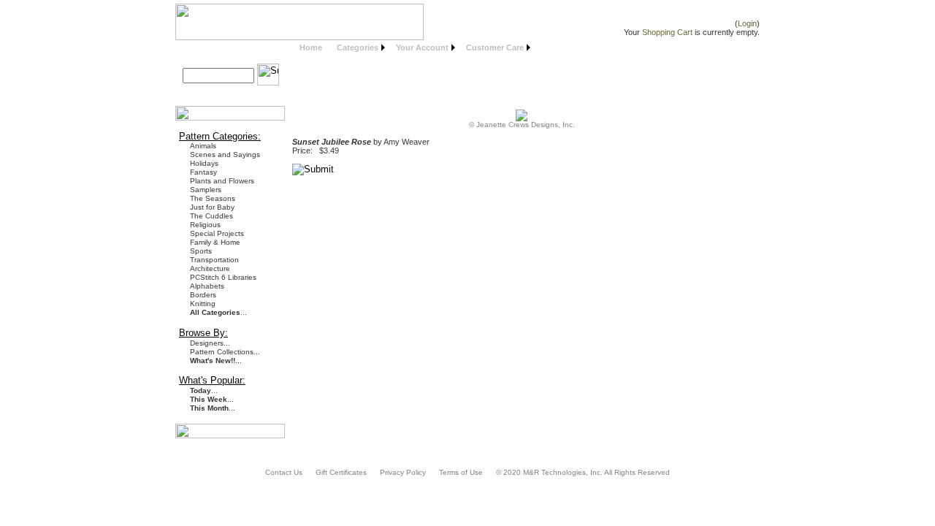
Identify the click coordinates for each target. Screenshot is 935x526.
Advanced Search (222, 92)
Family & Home (215, 242)
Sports (201, 251)
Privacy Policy (403, 472)
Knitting (202, 304)
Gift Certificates (341, 472)
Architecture (210, 268)
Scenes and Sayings (225, 154)
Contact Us (283, 472)
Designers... (210, 343)
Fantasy (203, 172)
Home (310, 47)
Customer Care (495, 47)
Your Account (422, 47)
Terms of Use (461, 472)
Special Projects (217, 233)
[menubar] (413, 47)
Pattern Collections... (225, 352)
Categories (357, 47)
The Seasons (212, 198)
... (218, 312)
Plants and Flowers (222, 181)
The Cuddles (211, 216)
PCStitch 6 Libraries (223, 277)
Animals (203, 146)
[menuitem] (310, 47)
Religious (205, 225)
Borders (203, 295)
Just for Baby (212, 207)
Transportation (214, 260)
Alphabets (207, 286)
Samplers (205, 190)
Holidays (204, 163)
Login (747, 23)
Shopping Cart (667, 32)
